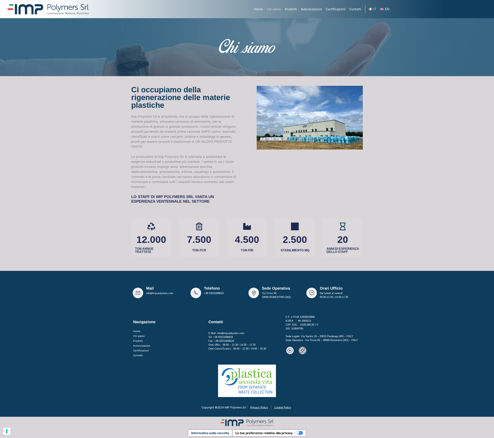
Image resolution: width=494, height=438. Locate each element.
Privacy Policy (259, 407)
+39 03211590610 (214, 293)
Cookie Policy (282, 407)
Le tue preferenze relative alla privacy (264, 433)
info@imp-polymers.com (159, 293)
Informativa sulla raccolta (210, 433)
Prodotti (138, 340)
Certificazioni (141, 350)
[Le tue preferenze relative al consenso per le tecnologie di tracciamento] (6, 431)
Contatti (138, 355)
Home (136, 331)
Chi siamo (139, 336)
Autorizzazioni (141, 345)
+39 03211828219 (224, 340)
